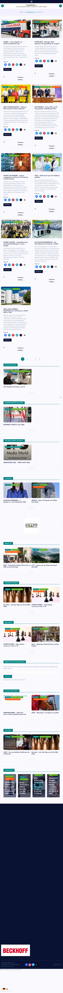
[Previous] (30, 391)
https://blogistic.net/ (31, 12)
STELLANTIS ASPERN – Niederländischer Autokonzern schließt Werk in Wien (15, 311)
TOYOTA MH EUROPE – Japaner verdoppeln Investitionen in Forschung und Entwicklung (15, 177)
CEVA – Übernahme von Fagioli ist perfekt (45, 712)
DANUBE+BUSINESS (14, 155)
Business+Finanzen (17, 589)
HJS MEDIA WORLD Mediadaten (13, 447)
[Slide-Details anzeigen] (31, 525)
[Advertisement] (15, 875)
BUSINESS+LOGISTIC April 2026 (13, 424)
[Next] (33, 391)
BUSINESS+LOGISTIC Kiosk (18, 409)
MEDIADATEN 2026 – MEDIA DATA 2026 (16, 462)
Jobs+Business (13, 21)
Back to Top (57, 964)
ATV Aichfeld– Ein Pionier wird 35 (14, 387)
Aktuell (6, 21)
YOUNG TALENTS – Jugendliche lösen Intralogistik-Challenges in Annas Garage (15, 244)
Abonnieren (8, 676)
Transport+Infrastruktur (13, 551)
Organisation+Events (18, 736)
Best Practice (43, 589)
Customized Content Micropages (21, 371)
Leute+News (22, 21)
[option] (17, 379)
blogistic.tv (15, 549)
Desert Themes (10, 966)
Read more (7, 69)
